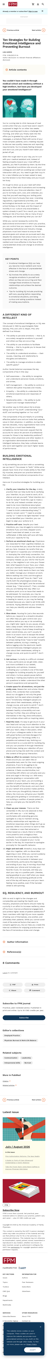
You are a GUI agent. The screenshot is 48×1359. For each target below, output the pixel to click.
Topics (5, 1282)
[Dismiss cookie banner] (40, 1326)
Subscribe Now (11, 1210)
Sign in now (33, 11)
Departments (8, 1300)
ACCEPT (33, 1350)
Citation (5, 1081)
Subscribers (26, 1287)
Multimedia (7, 1305)
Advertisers (26, 1291)
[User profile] (37, 4)
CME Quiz (6, 1291)
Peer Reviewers (27, 1282)
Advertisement (24, 16)
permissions (15, 1247)
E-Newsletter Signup (10, 1321)
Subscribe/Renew (9, 1316)
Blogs (5, 1296)
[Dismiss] (42, 11)
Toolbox (6, 1287)
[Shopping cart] (33, 4)
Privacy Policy (31, 1344)
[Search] (42, 4)
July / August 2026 (17, 1146)
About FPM (26, 1316)
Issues (5, 1278)
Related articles (9, 1085)
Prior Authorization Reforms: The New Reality (22, 1156)
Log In (5, 973)
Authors (25, 1278)
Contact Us (26, 1321)
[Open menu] (3, 4)
